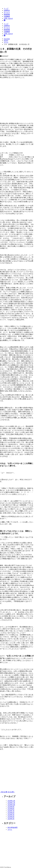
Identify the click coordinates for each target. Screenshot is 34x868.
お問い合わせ (8, 18)
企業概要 (7, 16)
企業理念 (7, 10)
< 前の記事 (3, 792)
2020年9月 (11, 807)
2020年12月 (11, 801)
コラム (10, 829)
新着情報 (7, 14)
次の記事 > (11, 792)
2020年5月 (11, 815)
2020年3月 (11, 819)
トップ (6, 8)
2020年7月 (11, 811)
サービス (7, 12)
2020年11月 (11, 803)
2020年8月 (11, 809)
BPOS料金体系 (12, 827)
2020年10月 (11, 805)
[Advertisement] (17, 99)
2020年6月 (11, 813)
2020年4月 (11, 817)
